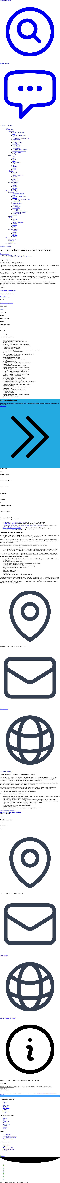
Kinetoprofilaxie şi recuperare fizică (12, 528)
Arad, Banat (29, 256)
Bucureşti (5, 1102)
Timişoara (5, 1106)
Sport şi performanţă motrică (6, 303)
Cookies (5, 1150)
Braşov (5, 1109)
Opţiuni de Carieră (7, 1139)
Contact (5, 1146)
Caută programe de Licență (9, 1136)
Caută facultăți (6, 1134)
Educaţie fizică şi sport (5, 296)
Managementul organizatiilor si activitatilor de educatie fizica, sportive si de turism (23, 525)
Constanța (5, 1110)
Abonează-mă (30, 1096)
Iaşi (4, 1103)
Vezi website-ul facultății (6, 771)
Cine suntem (6, 1145)
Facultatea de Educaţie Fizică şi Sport (15, 255)
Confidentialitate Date (8, 1149)
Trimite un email (4, 709)
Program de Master (4, 254)
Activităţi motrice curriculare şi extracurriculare (14, 522)
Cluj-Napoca (6, 1105)
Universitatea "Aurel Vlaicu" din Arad (14, 256)
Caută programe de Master (9, 1137)
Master (1, 309)
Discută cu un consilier (5, 246)
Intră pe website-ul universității (7, 1018)
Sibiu (4, 1112)
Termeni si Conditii (8, 1148)
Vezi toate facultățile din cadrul (10, 811)
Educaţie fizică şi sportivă (9, 523)
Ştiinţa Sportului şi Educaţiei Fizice (8, 290)
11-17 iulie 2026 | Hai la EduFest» (46, 3)
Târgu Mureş (6, 1108)
